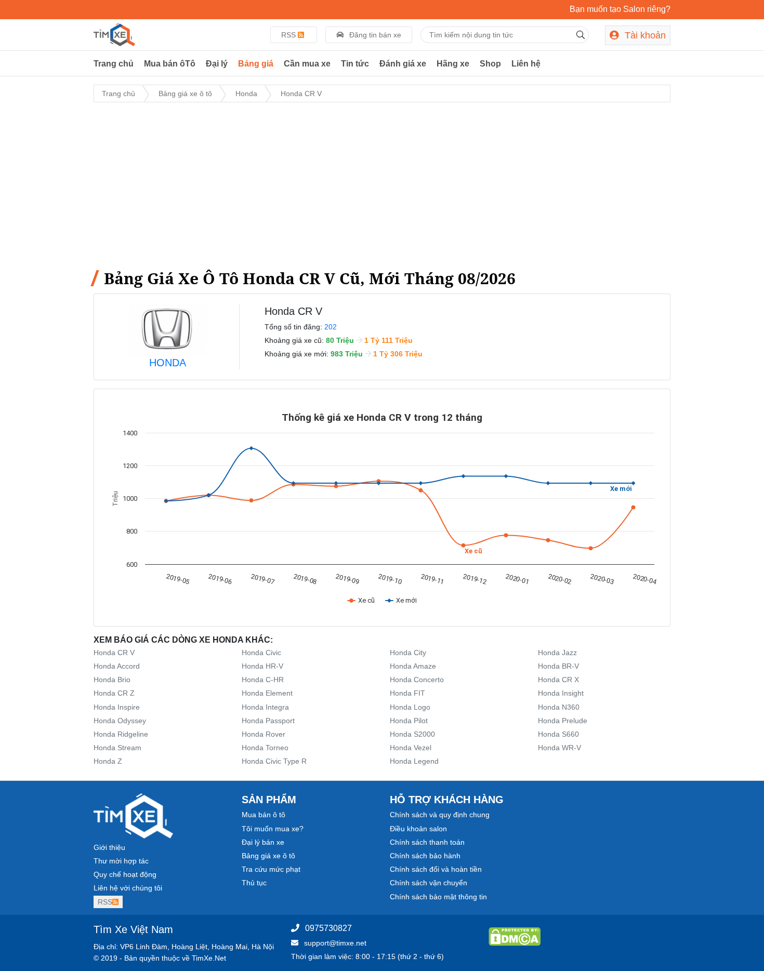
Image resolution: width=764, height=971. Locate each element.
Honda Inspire (117, 707)
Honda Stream (117, 747)
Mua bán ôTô (169, 63)
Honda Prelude (562, 720)
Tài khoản (644, 35)
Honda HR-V (262, 666)
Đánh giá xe (402, 63)
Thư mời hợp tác (121, 861)
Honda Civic (261, 652)
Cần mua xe (307, 63)
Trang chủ (114, 63)
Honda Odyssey (120, 720)
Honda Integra (265, 707)
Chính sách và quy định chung (440, 814)
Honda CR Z (114, 693)
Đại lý (217, 63)
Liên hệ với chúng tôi (128, 888)
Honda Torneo (265, 747)
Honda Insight (561, 693)
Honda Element (267, 693)
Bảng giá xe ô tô (268, 856)
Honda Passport (268, 720)
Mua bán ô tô (263, 814)
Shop (490, 63)
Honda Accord (117, 666)
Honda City (408, 652)
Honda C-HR (263, 679)
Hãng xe (453, 63)
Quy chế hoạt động (125, 874)
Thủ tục (254, 883)
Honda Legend (414, 761)
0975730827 (328, 928)
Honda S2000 (412, 734)
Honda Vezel (410, 747)
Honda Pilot (409, 720)
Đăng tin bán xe (374, 35)
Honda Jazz (557, 652)
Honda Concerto (417, 679)
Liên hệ (526, 63)
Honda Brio (112, 679)
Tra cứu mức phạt (271, 869)
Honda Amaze (413, 666)
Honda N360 (558, 707)
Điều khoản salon (418, 828)
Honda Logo (410, 707)
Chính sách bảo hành (425, 856)
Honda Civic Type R (274, 761)
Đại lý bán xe (263, 842)
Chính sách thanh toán (427, 842)
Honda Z (108, 761)
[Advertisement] (382, 183)
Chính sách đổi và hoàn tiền (436, 869)
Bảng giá (255, 63)
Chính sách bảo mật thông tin (438, 897)
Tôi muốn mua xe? (273, 828)
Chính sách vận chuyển (428, 883)
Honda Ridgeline (121, 734)
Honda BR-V (558, 666)
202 (330, 327)
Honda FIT (407, 693)
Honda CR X (558, 679)
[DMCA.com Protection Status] (515, 936)
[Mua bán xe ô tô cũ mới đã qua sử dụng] (114, 34)
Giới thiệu (109, 847)
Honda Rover (263, 734)
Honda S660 (558, 734)
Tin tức (355, 63)
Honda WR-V (559, 747)
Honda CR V (114, 652)
